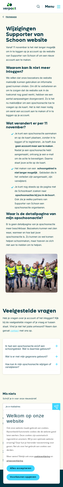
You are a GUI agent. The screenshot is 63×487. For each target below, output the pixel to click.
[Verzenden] (56, 406)
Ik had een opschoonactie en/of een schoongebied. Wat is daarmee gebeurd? (28, 347)
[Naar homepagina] (9, 6)
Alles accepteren (20, 468)
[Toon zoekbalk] (40, 6)
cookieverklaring (42, 456)
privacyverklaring (15, 460)
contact (14, 330)
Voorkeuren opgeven (23, 476)
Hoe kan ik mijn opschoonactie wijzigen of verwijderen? (28, 365)
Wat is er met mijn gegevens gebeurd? (26, 356)
